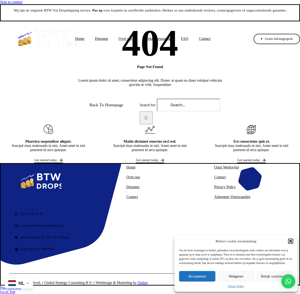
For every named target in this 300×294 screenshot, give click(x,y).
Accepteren (197, 276)
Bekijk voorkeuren (275, 276)
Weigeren (236, 276)
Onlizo (143, 283)
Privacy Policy (236, 286)
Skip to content (11, 2)
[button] (290, 241)
